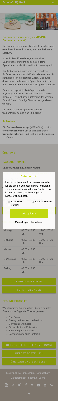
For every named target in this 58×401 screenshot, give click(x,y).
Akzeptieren (29, 213)
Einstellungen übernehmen (29, 222)
